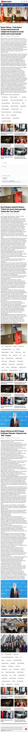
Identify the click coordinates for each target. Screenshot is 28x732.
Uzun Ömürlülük (20, 681)
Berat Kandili (21, 346)
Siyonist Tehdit (11, 364)
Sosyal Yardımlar (16, 118)
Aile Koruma (16, 654)
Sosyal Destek (13, 115)
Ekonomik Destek (5, 106)
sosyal (7, 115)
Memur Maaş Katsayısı (17, 112)
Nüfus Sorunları (5, 675)
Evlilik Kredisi (10, 666)
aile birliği (24, 97)
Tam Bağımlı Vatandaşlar (6, 121)
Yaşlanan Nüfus (9, 684)
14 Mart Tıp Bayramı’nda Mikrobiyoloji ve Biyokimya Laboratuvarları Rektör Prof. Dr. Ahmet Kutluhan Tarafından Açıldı (16, 4)
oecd (11, 675)
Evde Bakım (4, 666)
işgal (10, 355)
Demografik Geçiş (5, 663)
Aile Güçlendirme (8, 654)
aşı (25, 100)
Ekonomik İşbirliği (20, 663)
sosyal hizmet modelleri (6, 118)
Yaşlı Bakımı (16, 684)
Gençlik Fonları (4, 669)
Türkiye (7, 367)
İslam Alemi (15, 355)
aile (2, 654)
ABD (2, 346)
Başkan (15, 346)
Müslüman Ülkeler (18, 358)
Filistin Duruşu (18, 352)
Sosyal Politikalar (12, 678)
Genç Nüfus (17, 666)
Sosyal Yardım (21, 678)
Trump (3, 367)
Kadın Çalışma (16, 669)
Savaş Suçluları (20, 361)
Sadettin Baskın (12, 361)
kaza (24, 355)
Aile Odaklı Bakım (5, 100)
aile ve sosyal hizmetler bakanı (7, 657)
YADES (3, 684)
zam (20, 370)
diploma (18, 349)
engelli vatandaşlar (5, 109)
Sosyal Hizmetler (21, 675)
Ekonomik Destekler (14, 106)
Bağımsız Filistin (8, 346)
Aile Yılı (16, 657)
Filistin (12, 352)
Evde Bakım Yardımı (15, 109)
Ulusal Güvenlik (4, 370)
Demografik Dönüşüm (17, 660)
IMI (21, 109)
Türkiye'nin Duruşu (22, 367)
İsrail (20, 355)
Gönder (4, 178)
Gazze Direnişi (4, 355)
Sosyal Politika (4, 678)
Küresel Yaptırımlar (9, 358)
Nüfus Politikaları (20, 672)
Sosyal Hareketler (19, 364)
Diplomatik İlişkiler (5, 352)
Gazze (24, 352)
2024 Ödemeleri (5, 97)
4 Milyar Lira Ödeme (13, 97)
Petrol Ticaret (4, 361)
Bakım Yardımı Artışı (16, 103)
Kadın (10, 669)
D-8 (14, 349)
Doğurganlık (13, 663)
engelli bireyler (23, 106)
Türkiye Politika (14, 367)
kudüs (3, 358)
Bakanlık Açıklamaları (6, 103)
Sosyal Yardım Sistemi (6, 681)
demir (23, 103)
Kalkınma (23, 669)
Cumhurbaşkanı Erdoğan (6, 349)
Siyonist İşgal (4, 364)
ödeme (3, 115)
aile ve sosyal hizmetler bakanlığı (16, 100)
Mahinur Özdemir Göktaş (6, 112)
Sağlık (15, 675)
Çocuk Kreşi (9, 660)
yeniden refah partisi (13, 370)
